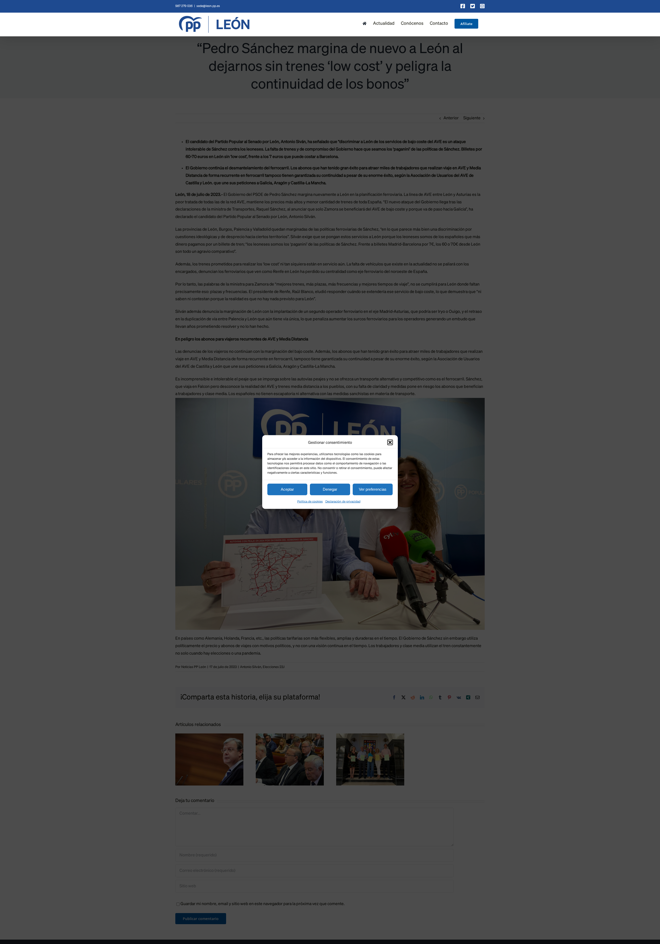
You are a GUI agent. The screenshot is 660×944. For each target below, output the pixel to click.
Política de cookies (310, 501)
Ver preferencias (372, 489)
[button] (390, 442)
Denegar (330, 489)
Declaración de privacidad (342, 501)
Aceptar (287, 489)
